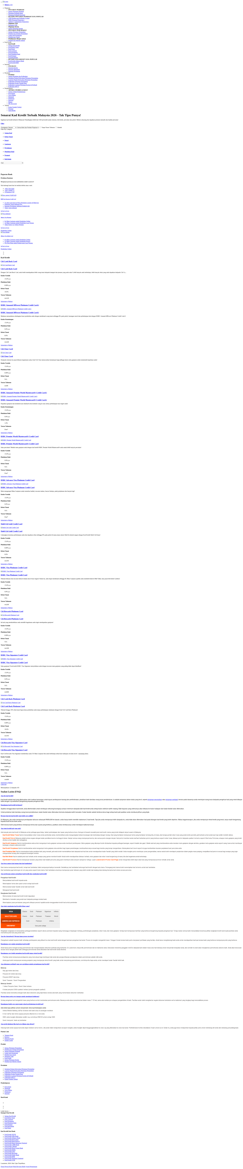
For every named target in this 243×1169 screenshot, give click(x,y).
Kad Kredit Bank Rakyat (12, 1141)
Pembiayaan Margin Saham (16, 40)
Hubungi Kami (9, 1039)
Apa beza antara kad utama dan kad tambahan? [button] (16, 863)
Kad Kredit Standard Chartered (14, 1158)
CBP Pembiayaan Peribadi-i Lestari (19, 18)
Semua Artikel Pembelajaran (16, 92)
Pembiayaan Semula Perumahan (18, 33)
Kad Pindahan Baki (14, 54)
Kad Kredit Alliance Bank (16, 61)
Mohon (10, 301)
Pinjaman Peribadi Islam (15, 13)
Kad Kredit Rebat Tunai (11, 835)
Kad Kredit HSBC (10, 1150)
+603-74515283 (9, 188)
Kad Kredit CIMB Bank (12, 1145)
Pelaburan (11, 98)
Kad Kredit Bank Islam (12, 1139)
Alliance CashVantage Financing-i (18, 21)
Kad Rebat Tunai (13, 47)
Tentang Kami (9, 1035)
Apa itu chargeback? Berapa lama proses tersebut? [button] (17, 936)
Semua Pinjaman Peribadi (16, 11)
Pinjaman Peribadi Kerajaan (16, 15)
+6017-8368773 (9, 190)
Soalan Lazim (9, 1040)
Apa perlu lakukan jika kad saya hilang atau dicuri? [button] (17, 1024)
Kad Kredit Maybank (11, 1153)
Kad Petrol (11, 49)
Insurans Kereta (13, 68)
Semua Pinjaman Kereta (15, 28)
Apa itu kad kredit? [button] (7, 796)
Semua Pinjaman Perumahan (17, 32)
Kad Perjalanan (13, 52)
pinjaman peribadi (172, 799)
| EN (9, 5)
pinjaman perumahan (155, 799)
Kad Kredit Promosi (10, 860)
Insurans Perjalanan (14, 71)
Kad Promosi (12, 56)
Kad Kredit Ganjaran (10, 843)
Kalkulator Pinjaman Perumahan (18, 81)
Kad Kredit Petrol (9, 838)
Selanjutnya (4, 301)
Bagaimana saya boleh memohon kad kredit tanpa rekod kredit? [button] (21, 953)
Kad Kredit (8, 1058)
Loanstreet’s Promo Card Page (107, 860)
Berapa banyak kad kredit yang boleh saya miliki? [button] (17, 816)
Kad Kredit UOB (10, 1160)
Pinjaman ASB (12, 25)
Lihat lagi (3, 784)
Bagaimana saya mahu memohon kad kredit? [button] (15, 944)
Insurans (10, 100)
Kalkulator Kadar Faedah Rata (17, 83)
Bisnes (10, 102)
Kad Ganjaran (12, 51)
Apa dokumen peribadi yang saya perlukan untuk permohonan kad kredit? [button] (25, 964)
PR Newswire (12, 104)
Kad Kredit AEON (10, 1134)
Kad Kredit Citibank (11, 1146)
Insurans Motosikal (14, 69)
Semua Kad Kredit (14, 45)
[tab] (121, 796)
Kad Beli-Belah (13, 57)
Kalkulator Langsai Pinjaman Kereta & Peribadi (22, 85)
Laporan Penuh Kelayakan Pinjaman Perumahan (22, 80)
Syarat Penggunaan (31, 1166)
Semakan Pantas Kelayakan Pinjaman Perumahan (23, 78)
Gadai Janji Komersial (15, 35)
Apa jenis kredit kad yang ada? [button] (11, 828)
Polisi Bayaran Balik (19, 1166)
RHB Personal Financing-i (16, 20)
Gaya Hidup (12, 95)
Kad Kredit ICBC (10, 1151)
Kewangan (11, 93)
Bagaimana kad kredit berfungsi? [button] (11, 805)
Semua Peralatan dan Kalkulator (18, 76)
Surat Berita (11, 110)
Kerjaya (7, 1037)
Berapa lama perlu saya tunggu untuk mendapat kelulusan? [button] (20, 996)
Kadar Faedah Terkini (14, 107)
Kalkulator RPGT (13, 86)
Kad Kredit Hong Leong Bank (14, 1148)
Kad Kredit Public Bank (12, 1155)
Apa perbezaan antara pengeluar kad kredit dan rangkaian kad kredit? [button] (24, 874)
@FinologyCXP (9, 192)
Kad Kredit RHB (13, 63)
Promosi (10, 109)
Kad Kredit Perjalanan (10, 848)
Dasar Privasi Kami (6, 1166)
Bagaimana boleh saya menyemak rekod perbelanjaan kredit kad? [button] (22, 1004)
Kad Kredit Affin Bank (11, 1136)
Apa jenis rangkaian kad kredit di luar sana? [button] (15, 906)
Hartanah (11, 97)
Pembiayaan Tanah (14, 37)
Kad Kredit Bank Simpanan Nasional (16, 1143)
